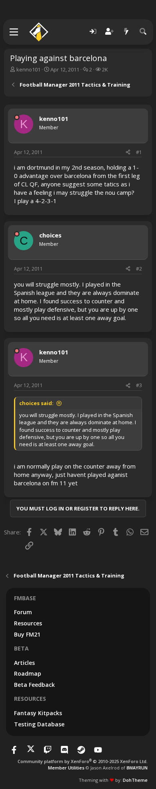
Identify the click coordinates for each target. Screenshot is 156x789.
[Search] (143, 32)
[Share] (128, 152)
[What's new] (126, 32)
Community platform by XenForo (83, 761)
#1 (139, 152)
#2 (139, 268)
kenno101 (28, 69)
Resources (28, 623)
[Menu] (14, 32)
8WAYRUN (137, 768)
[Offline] (17, 117)
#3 (139, 385)
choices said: (36, 403)
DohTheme (135, 780)
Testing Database (39, 724)
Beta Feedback (34, 684)
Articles (24, 662)
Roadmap (27, 673)
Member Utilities (66, 768)
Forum (23, 612)
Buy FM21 (27, 634)
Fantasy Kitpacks (38, 713)
